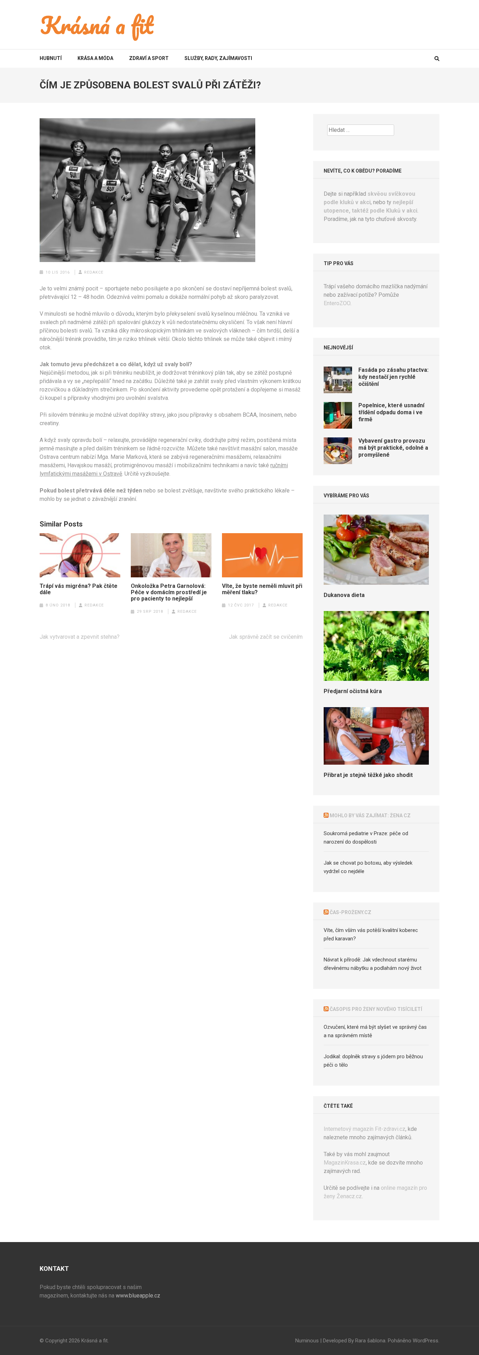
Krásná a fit (94, 1340)
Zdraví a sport (149, 58)
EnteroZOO (337, 303)
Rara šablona (370, 1340)
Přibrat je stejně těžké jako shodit (368, 775)
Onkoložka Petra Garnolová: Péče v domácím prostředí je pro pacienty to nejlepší (169, 592)
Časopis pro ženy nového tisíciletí (376, 1009)
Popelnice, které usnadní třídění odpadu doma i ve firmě (391, 412)
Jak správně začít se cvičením (266, 636)
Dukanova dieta (344, 595)
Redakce (93, 272)
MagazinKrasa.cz (345, 1162)
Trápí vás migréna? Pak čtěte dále (78, 589)
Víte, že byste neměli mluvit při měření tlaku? (262, 589)
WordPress (425, 1340)
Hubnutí (51, 58)
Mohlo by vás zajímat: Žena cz (370, 815)
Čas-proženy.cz (350, 912)
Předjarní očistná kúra (353, 691)
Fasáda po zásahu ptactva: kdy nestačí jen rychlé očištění (393, 377)
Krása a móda (95, 58)
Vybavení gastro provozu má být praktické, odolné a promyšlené (393, 447)
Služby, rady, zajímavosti (218, 58)
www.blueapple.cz (138, 1295)
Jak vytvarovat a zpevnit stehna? (80, 636)
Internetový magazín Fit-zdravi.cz (364, 1129)
